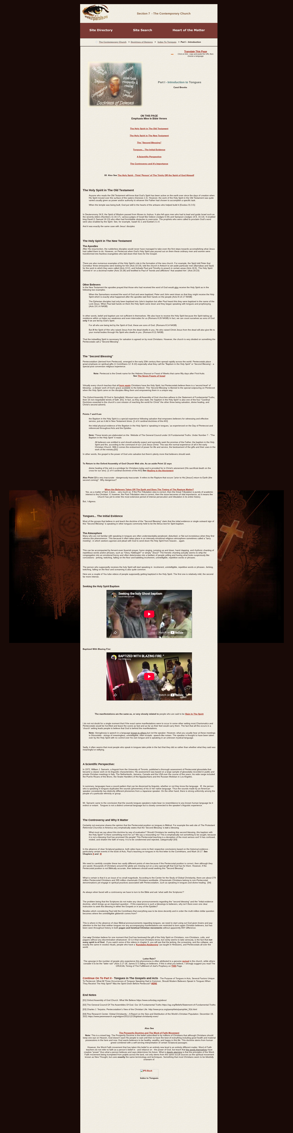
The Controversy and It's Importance (149, 163)
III (101, 854)
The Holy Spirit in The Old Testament (149, 128)
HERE (154, 983)
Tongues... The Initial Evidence (149, 149)
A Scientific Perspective (149, 156)
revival (185, 961)
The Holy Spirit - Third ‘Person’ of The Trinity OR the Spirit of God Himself (156, 175)
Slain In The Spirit (194, 714)
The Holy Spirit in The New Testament (149, 135)
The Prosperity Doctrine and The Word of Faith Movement (149, 1033)
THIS (173, 966)
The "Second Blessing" (149, 142)
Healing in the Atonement (160, 470)
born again (125, 385)
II (93, 854)
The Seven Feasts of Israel (151, 376)
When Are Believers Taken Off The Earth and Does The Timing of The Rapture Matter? (149, 489)
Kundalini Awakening (147, 944)
